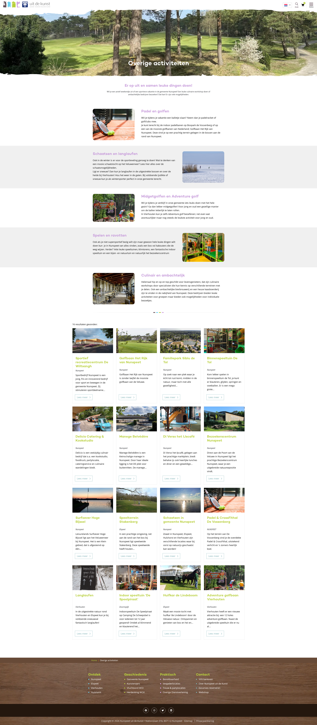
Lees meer (82, 397)
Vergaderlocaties (171, 683)
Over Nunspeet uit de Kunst (213, 683)
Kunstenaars (133, 683)
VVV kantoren (206, 679)
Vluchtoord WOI (135, 687)
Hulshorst (96, 692)
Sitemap (188, 720)
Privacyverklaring (205, 720)
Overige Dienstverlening (175, 692)
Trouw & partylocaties (174, 687)
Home (94, 660)
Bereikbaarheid (171, 679)
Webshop (204, 692)
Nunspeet (96, 679)
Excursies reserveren (209, 687)
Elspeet (95, 683)
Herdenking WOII (136, 692)
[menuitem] (287, 5)
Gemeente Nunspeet (137, 679)
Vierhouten (97, 687)
